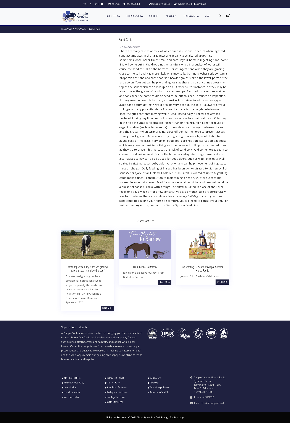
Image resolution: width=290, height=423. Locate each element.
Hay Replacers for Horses (116, 392)
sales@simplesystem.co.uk (212, 403)
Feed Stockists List (71, 397)
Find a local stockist (132, 4)
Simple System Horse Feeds (149, 418)
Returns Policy (69, 387)
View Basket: (183, 4)
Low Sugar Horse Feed (115, 397)
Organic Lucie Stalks (208, 159)
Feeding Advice (133, 16)
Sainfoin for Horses (114, 402)
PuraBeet (133, 164)
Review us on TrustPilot (159, 392)
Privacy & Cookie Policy (73, 383)
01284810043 (208, 397)
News (207, 16)
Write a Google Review (159, 387)
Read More (107, 308)
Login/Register (200, 4)
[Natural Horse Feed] (74, 16)
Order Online (114, 4)
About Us (153, 16)
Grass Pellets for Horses (116, 387)
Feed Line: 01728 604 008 (160, 4)
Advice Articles (80, 29)
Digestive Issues (94, 29)
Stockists (171, 16)
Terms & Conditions (72, 378)
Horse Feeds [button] (112, 16)
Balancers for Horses (115, 378)
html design (179, 418)
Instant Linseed (190, 173)
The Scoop (154, 383)
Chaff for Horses (113, 383)
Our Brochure (155, 378)
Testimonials (190, 16)
